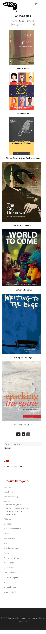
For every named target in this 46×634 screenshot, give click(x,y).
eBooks (7, 501)
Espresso (7, 524)
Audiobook (8, 492)
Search (7, 448)
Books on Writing (11, 497)
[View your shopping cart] (35, 4)
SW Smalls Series (10, 587)
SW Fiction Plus (10, 582)
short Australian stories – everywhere (22, 618)
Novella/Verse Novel (12, 548)
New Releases (9, 538)
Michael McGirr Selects (14, 511)
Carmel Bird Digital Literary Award (17, 508)
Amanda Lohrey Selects (14, 505)
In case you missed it (12, 529)
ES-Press (7, 519)
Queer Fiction (9, 567)
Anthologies (8, 487)
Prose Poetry (9, 563)
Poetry (6, 553)
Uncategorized (10, 592)
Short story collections (13, 572)
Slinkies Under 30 (12, 514)
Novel (6, 543)
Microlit (7, 533)
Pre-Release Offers (11, 558)
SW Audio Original (11, 577)
